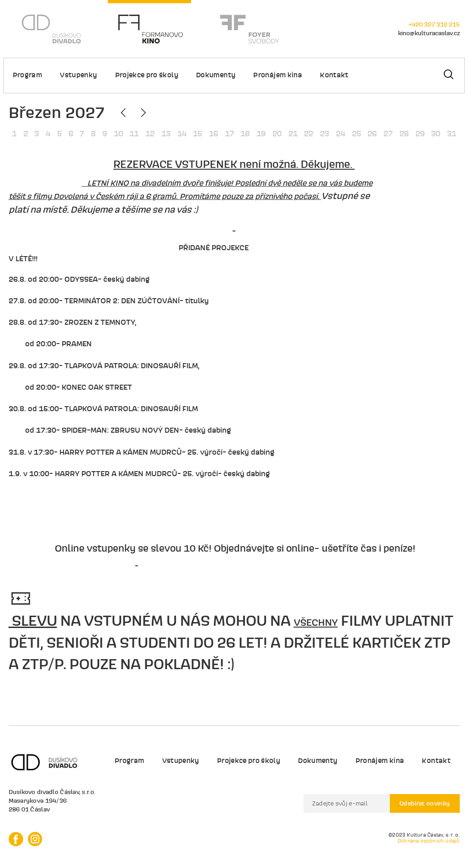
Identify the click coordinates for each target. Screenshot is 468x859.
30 (435, 134)
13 (165, 134)
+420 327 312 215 (434, 24)
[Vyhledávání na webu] (448, 75)
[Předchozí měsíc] (124, 113)
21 (293, 134)
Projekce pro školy (146, 74)
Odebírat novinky (424, 803)
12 (149, 134)
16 (213, 134)
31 (451, 134)
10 (118, 134)
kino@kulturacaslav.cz (429, 33)
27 (388, 134)
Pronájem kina (277, 74)
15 (197, 134)
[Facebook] (16, 839)
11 (133, 134)
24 (340, 134)
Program (27, 74)
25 (356, 134)
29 (420, 134)
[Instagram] (35, 839)
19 (261, 134)
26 (372, 134)
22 (308, 134)
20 (277, 134)
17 (229, 134)
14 (181, 134)
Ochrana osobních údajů (429, 841)
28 (404, 134)
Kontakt (334, 74)
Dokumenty (215, 74)
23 (324, 134)
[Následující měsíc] (142, 113)
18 (245, 134)
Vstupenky (78, 74)
